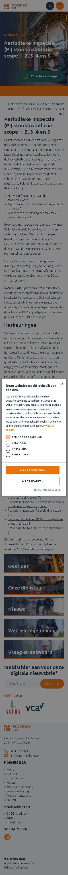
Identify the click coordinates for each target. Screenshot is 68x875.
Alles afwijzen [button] (32, 481)
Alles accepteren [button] (32, 470)
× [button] (62, 383)
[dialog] (34, 437)
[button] (34, 490)
